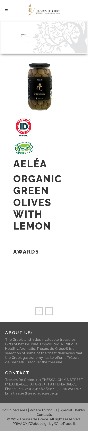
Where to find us (43, 410)
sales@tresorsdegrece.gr (37, 393)
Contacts (44, 415)
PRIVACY (20, 424)
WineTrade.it (65, 424)
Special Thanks (72, 410)
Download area (14, 410)
